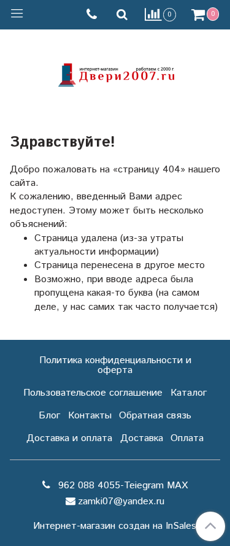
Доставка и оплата (69, 438)
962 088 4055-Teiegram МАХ (121, 486)
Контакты (90, 416)
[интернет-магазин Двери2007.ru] (115, 73)
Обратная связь (155, 416)
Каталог (189, 393)
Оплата (187, 438)
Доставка (141, 438)
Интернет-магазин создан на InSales (114, 526)
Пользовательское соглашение (93, 393)
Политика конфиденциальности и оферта (115, 365)
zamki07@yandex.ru (121, 501)
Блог (49, 416)
